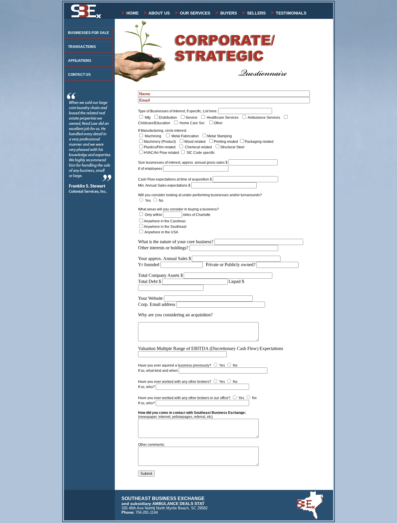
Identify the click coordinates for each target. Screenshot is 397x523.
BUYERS (228, 13)
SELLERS (256, 13)
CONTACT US (79, 75)
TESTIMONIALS (290, 13)
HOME (132, 13)
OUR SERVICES (194, 13)
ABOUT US (159, 13)
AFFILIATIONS (79, 61)
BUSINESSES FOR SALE (88, 33)
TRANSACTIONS (82, 47)
